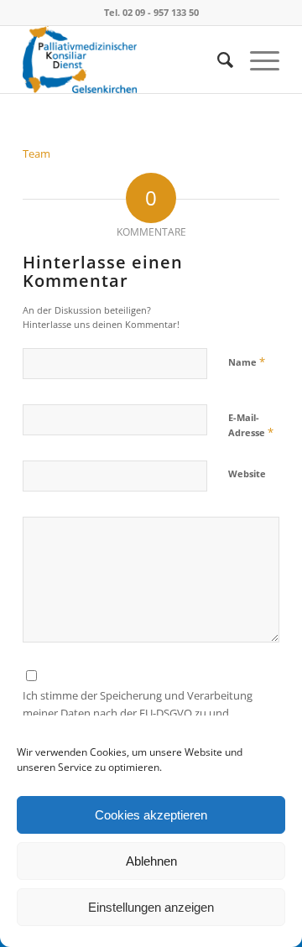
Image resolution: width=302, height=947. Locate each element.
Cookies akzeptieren (151, 815)
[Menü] (256, 59)
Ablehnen (151, 861)
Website (247, 473)
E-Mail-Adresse (250, 425)
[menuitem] (216, 59)
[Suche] (216, 59)
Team (36, 153)
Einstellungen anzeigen (151, 907)
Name (246, 361)
